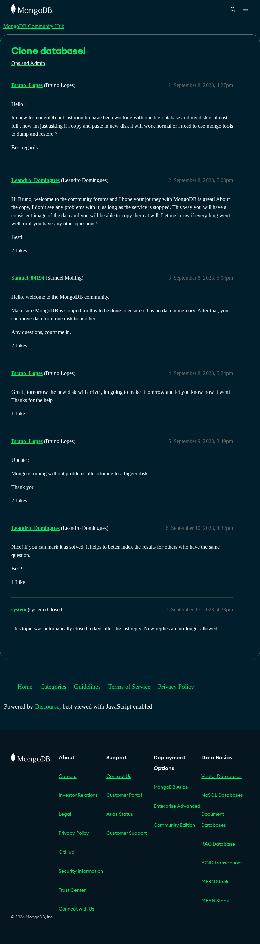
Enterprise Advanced (177, 806)
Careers (68, 776)
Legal (65, 814)
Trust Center (72, 890)
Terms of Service (129, 686)
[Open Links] (245, 9)
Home (25, 686)
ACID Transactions (222, 863)
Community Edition (174, 825)
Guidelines (87, 686)
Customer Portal (124, 795)
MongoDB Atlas (171, 787)
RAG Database (218, 844)
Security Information (81, 871)
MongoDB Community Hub (33, 26)
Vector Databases (221, 776)
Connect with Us (76, 909)
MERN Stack (215, 882)
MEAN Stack (215, 901)
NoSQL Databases (222, 795)
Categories (53, 686)
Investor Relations (78, 795)
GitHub (66, 852)
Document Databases (213, 819)
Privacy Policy (176, 686)
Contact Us (118, 776)
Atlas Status (119, 814)
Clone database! (48, 51)
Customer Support (126, 833)
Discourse (47, 706)
